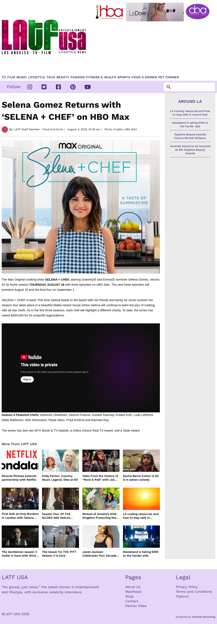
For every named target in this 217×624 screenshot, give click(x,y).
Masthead (133, 592)
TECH (50, 77)
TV (4, 77)
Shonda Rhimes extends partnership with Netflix (19, 477)
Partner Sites (136, 606)
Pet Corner (168, 77)
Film (11, 77)
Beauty (62, 77)
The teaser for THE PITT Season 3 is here (59, 553)
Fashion (78, 77)
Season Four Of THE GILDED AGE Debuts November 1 (56, 516)
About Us (133, 587)
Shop (129, 596)
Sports (123, 77)
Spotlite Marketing (203, 616)
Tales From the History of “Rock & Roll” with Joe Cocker (100, 478)
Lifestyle (36, 77)
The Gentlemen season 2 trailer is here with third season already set (19, 553)
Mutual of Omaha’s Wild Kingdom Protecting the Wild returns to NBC (99, 516)
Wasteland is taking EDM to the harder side (140, 553)
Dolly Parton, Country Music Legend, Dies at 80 (60, 477)
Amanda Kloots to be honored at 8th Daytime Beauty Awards (190, 150)
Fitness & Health (101, 77)
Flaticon (182, 596)
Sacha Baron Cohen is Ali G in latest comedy (141, 477)
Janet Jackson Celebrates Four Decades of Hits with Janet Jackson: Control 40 (100, 553)
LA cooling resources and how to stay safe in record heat (141, 516)
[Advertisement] (153, 47)
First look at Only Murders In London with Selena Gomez (20, 515)
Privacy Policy (187, 587)
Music (21, 77)
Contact (131, 601)
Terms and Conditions (194, 592)
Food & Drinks (144, 77)
